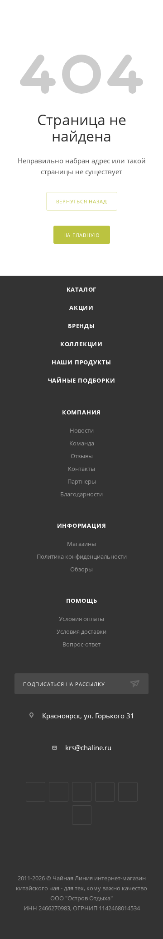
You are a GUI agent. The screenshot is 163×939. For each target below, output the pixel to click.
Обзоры (81, 569)
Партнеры (81, 481)
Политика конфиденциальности (82, 556)
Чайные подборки (81, 380)
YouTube (58, 792)
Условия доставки (81, 631)
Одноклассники (81, 792)
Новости (82, 430)
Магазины (81, 544)
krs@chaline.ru (88, 747)
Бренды (81, 326)
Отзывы (82, 456)
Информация (81, 525)
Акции (81, 307)
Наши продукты (81, 362)
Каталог (82, 289)
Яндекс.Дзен (105, 792)
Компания (81, 412)
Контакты (81, 468)
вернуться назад (81, 201)
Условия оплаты (81, 619)
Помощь (81, 600)
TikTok (128, 792)
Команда (81, 443)
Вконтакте (35, 792)
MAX (81, 815)
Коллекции (81, 344)
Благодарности (81, 494)
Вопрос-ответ (81, 644)
